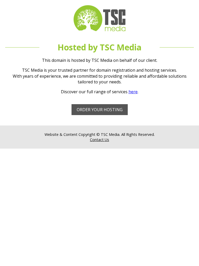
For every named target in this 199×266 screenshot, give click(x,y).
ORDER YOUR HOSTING (100, 109)
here (133, 92)
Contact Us (99, 139)
